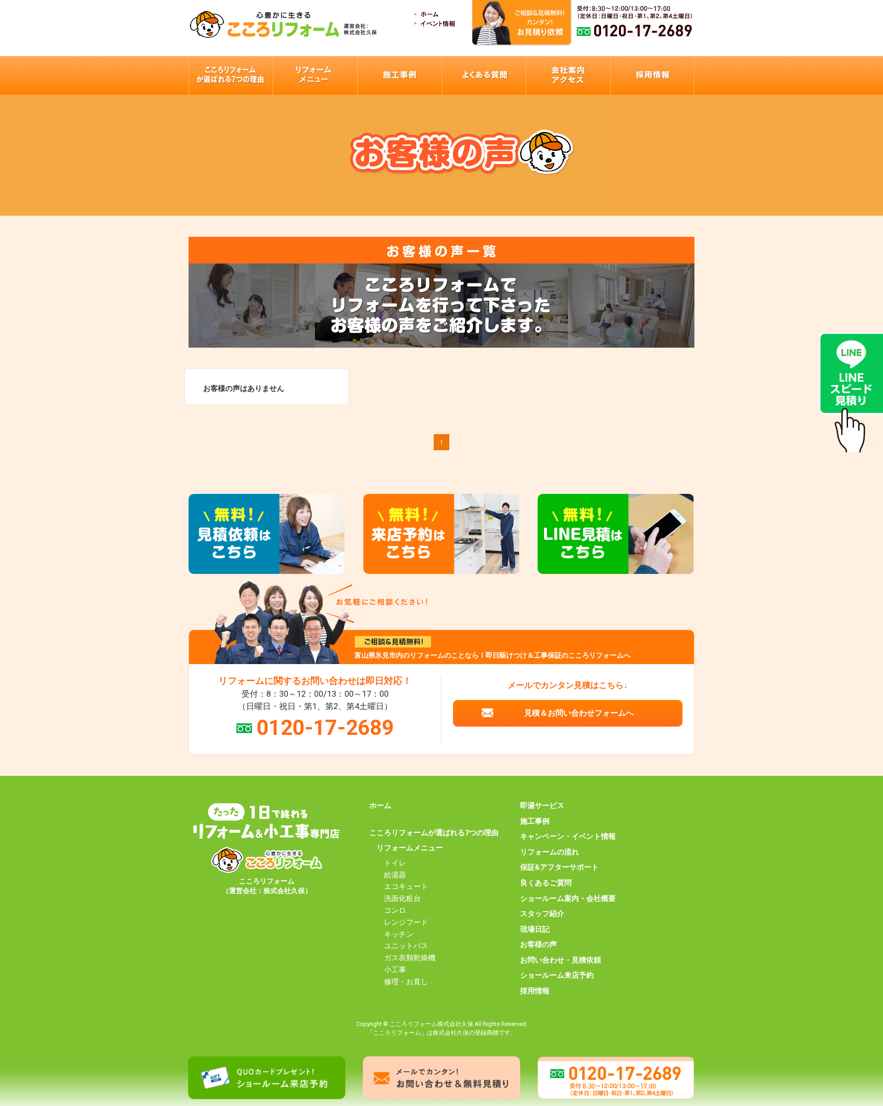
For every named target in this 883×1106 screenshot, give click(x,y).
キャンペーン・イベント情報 (568, 836)
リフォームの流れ (549, 852)
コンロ (395, 910)
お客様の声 (538, 944)
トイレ (395, 863)
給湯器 (395, 875)
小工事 (395, 970)
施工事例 (535, 821)
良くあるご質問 (546, 883)
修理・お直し (406, 982)
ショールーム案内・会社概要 (568, 898)
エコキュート (406, 887)
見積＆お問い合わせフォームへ (579, 712)
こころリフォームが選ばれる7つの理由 (434, 833)
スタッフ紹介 (542, 914)
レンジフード (406, 922)
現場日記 (535, 929)
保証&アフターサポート (559, 867)
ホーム (380, 806)
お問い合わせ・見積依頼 (560, 960)
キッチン (398, 934)
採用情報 (535, 991)
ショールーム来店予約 (557, 975)
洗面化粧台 (402, 898)
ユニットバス (406, 946)
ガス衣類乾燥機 (410, 958)
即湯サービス (542, 806)
